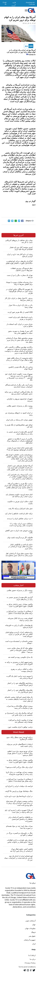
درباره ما (33, 959)
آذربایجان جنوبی (30, 921)
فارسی (14, 3)
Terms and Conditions (27, 967)
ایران (34, 944)
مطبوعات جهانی (30, 928)
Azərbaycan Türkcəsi (30, 3)
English (4, 3)
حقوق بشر (32, 936)
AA (31, 46)
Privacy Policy (30, 963)
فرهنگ (33, 932)
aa (26, 46)
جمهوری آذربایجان (30, 940)
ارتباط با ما (32, 955)
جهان (34, 924)
